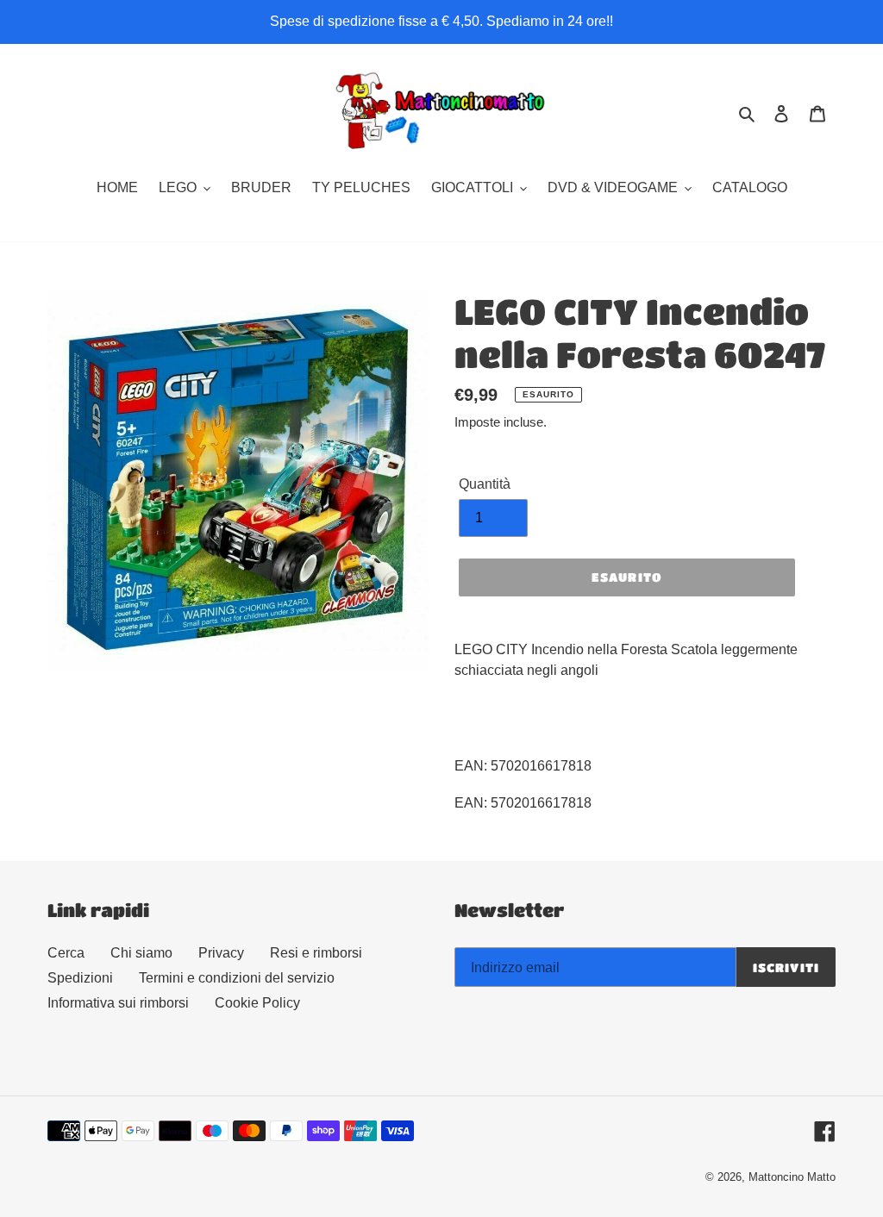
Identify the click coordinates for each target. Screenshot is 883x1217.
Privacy (221, 953)
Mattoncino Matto (792, 1176)
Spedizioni (80, 977)
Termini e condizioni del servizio (237, 977)
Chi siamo (141, 953)
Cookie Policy (257, 1002)
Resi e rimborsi (316, 953)
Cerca (66, 953)
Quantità (484, 484)
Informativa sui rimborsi (118, 1002)
